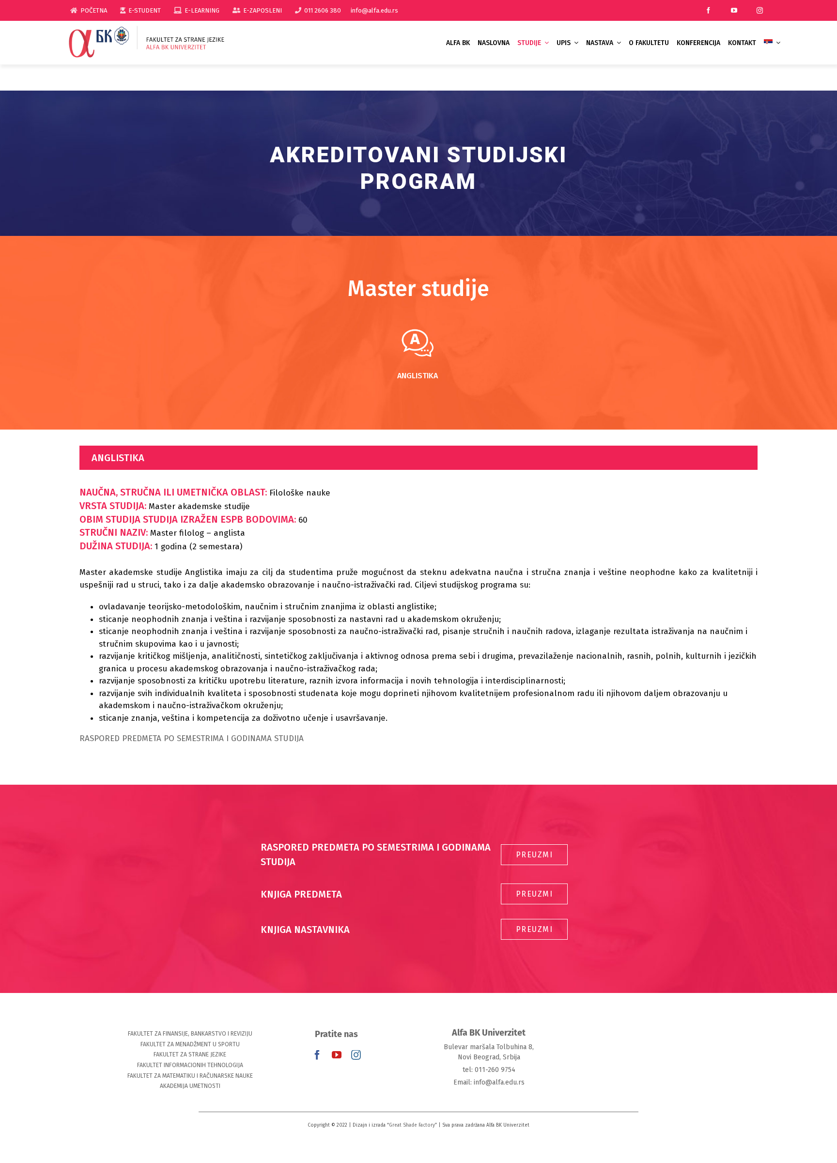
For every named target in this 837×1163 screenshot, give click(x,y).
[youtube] (734, 10)
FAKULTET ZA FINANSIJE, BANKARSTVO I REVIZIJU (190, 1033)
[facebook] (708, 10)
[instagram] (759, 10)
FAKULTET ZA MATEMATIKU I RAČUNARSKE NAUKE (190, 1075)
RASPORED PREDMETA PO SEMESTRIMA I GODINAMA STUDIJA (191, 738)
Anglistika (417, 375)
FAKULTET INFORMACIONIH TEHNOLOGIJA (190, 1065)
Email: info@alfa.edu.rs (489, 1082)
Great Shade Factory (412, 1125)
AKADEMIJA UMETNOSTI (190, 1086)
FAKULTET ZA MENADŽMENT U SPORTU (190, 1044)
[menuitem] (772, 43)
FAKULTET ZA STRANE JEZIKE (190, 1054)
